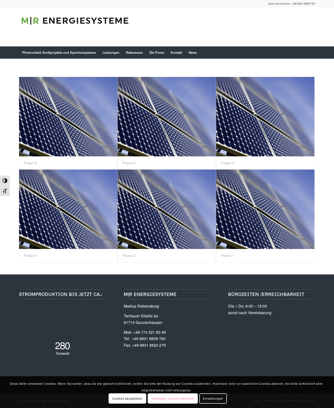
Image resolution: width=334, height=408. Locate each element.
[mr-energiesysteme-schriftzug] (75, 30)
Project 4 (227, 163)
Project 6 (30, 163)
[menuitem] (59, 52)
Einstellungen (213, 398)
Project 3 (30, 256)
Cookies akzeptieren (127, 398)
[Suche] (312, 52)
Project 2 (128, 256)
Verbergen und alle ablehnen (172, 398)
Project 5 (128, 163)
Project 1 (227, 256)
